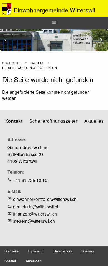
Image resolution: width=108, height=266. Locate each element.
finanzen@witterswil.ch (35, 214)
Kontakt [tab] (14, 121)
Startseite (11, 63)
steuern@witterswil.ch (34, 221)
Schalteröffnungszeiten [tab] (53, 121)
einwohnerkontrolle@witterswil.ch (45, 199)
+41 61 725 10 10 (30, 180)
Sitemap (87, 251)
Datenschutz (62, 251)
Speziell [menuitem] (10, 261)
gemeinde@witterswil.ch (36, 206)
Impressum (36, 251)
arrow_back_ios (8, 39)
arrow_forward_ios (103, 39)
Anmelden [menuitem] (33, 261)
